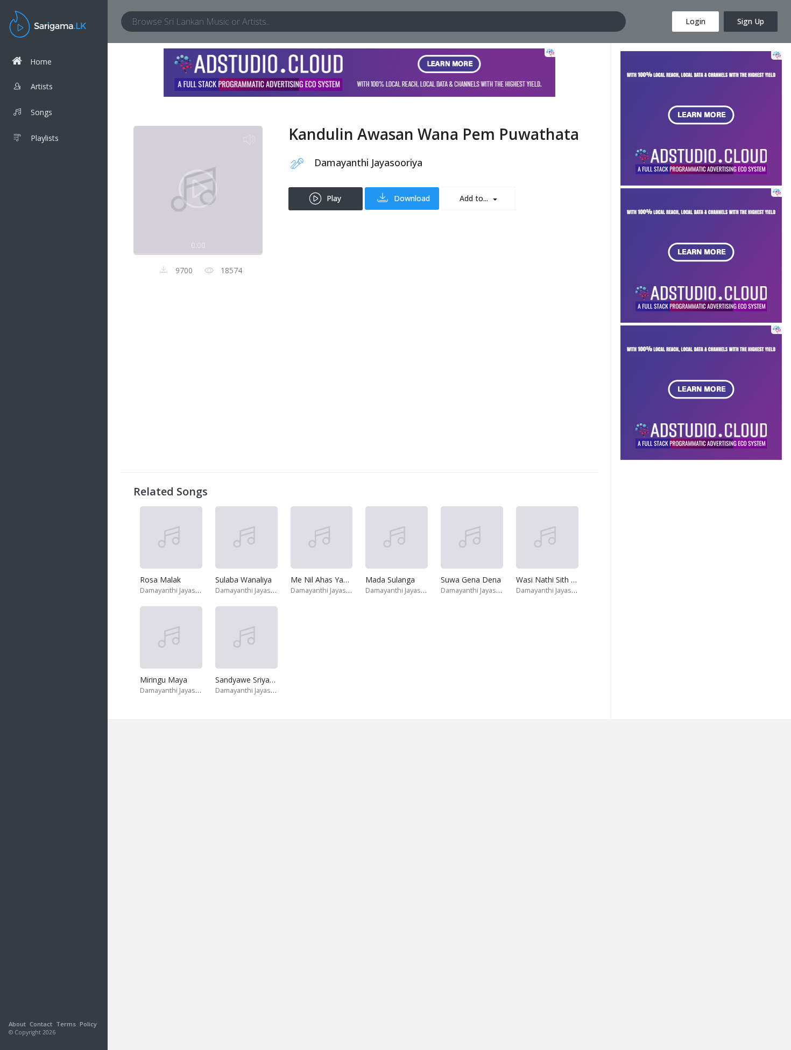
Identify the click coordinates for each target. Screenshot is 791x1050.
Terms (66, 1024)
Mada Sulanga (390, 579)
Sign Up (750, 21)
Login (695, 21)
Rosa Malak (160, 579)
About (17, 1024)
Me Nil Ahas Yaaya (323, 579)
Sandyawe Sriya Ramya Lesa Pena (275, 680)
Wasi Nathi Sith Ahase (554, 579)
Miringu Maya (163, 680)
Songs (41, 112)
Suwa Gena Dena (471, 579)
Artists (42, 86)
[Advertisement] (359, 384)
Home (41, 61)
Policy (88, 1024)
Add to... (475, 198)
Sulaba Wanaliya (243, 579)
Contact (41, 1024)
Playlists (45, 138)
